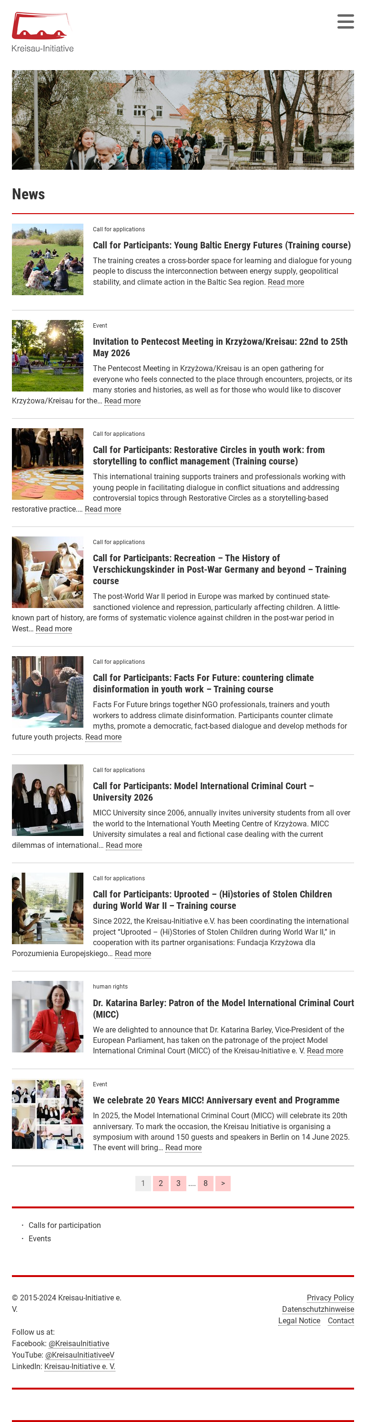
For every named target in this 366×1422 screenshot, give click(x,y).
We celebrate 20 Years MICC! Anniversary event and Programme (216, 1100)
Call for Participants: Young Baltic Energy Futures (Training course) (222, 245)
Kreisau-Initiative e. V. (79, 1366)
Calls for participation (65, 1225)
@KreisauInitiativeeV (79, 1355)
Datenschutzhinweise (318, 1309)
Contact (341, 1320)
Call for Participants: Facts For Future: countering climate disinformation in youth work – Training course (203, 683)
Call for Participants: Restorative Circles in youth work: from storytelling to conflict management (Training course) (209, 455)
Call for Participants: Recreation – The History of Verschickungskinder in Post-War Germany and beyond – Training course (219, 569)
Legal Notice (299, 1320)
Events (40, 1238)
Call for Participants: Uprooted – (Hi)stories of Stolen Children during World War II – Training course (212, 899)
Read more (286, 282)
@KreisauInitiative (79, 1343)
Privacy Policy (330, 1297)
